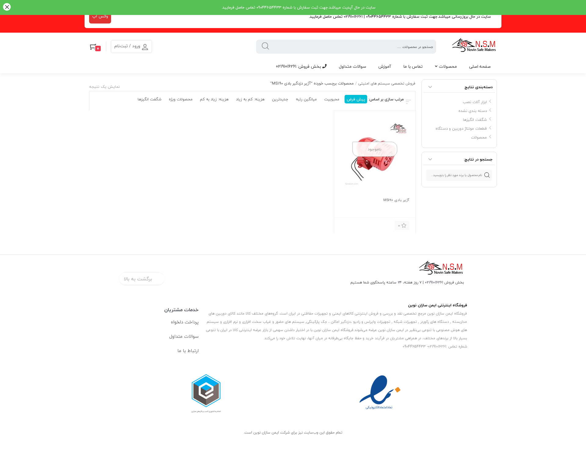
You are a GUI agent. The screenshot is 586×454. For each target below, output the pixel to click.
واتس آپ (100, 16)
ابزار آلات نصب (475, 102)
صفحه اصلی (480, 66)
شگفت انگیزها (475, 119)
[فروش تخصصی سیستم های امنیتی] (474, 46)
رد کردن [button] (7, 7)
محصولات (448, 66)
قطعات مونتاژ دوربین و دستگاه (461, 128)
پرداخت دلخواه (185, 322)
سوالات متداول (352, 66)
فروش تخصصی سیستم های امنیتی (386, 83)
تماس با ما (413, 66)
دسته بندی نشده (472, 110)
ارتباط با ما (188, 351)
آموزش (384, 66)
